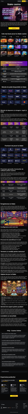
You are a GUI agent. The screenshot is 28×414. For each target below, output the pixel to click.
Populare (3, 36)
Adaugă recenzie (23, 380)
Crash (17, 36)
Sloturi (24, 36)
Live (10, 36)
